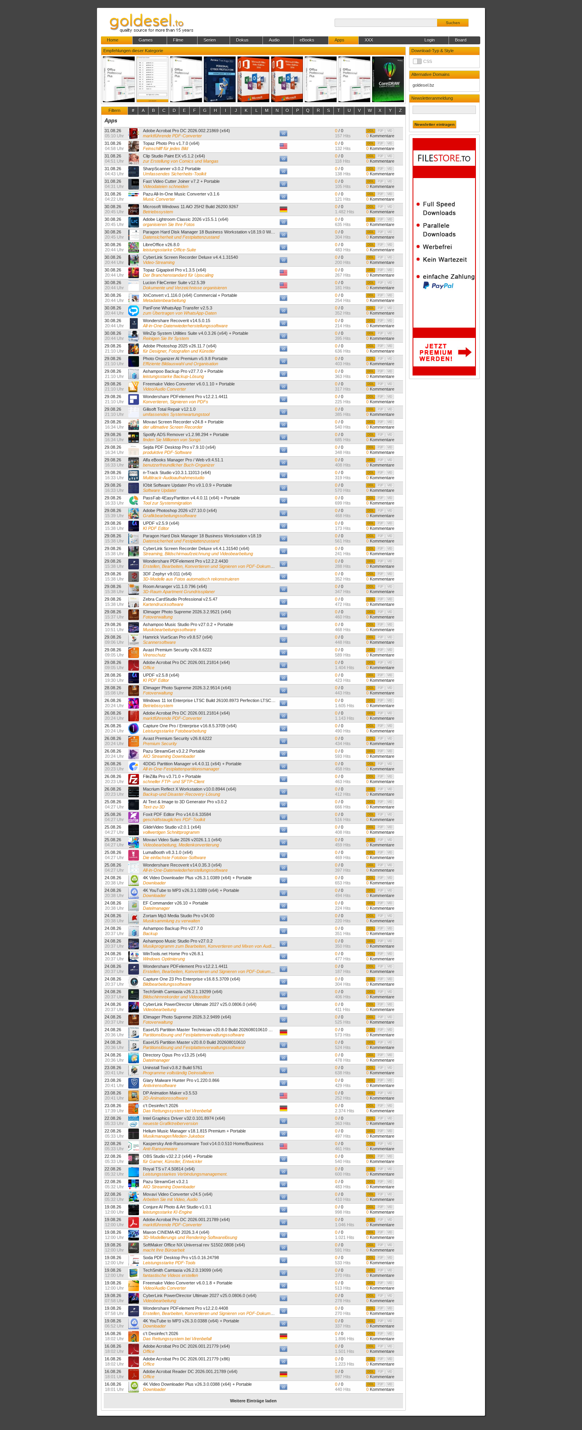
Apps (111, 120)
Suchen (453, 23)
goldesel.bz (423, 85)
